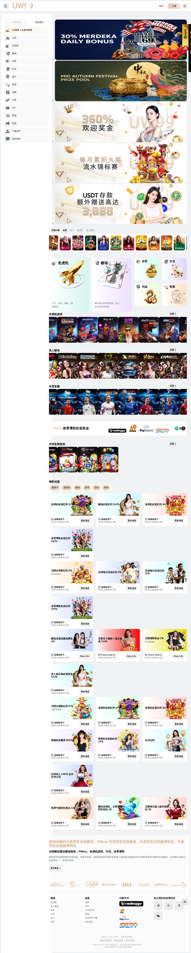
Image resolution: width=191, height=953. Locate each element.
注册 (174, 6)
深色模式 (17, 22)
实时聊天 (89, 922)
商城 (87, 914)
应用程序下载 (91, 918)
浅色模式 (39, 22)
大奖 (87, 906)
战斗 (52, 918)
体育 (52, 910)
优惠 (87, 902)
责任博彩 (130, 940)
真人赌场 (54, 906)
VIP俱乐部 (89, 910)
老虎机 (53, 902)
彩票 (52, 922)
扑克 (52, 914)
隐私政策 (119, 940)
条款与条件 (106, 940)
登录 (161, 6)
